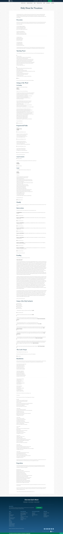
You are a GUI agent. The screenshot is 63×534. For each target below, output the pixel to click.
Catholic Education (11, 524)
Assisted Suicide (11, 518)
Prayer (21, 515)
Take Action (33, 512)
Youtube (48, 529)
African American (11, 514)
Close (61, 533)
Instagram (51, 529)
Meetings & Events (34, 514)
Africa (10, 513)
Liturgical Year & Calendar (24, 516)
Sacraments (22, 517)
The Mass (22, 519)
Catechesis (10, 522)
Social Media (45, 516)
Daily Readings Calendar (24, 512)
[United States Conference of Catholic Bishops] (11, 1)
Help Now (33, 513)
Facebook (46, 529)
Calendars (45, 514)
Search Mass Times (23, 514)
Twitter (44, 529)
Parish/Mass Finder (46, 512)
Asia (9, 516)
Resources (45, 513)
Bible (9, 519)
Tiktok (53, 529)
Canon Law (10, 521)
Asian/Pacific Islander (12, 517)
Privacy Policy (28, 533)
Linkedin (49, 529)
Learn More (39, 507)
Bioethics (10, 520)
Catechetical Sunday (12, 523)
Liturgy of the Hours (23, 518)
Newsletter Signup (46, 515)
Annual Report (11, 515)
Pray (32, 515)
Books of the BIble (23, 513)
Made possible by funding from (46, 531)
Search (53, 1)
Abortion (10, 512)
